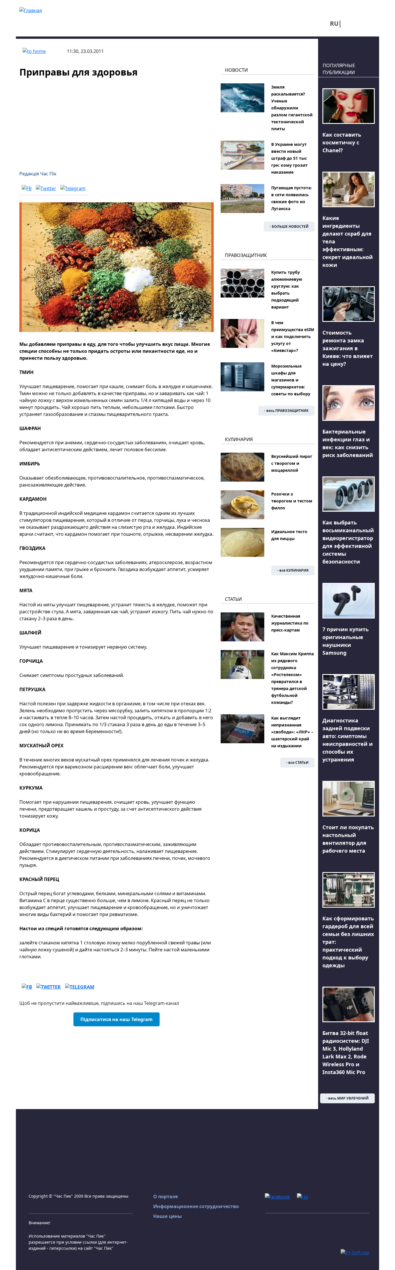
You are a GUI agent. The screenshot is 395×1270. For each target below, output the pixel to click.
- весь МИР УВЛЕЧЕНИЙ (347, 1098)
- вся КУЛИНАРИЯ (293, 570)
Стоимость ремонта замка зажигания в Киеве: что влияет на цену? (347, 348)
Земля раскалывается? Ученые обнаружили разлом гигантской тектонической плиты (292, 107)
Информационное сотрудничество (196, 1206)
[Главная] (30, 10)
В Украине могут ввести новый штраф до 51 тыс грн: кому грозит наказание (289, 158)
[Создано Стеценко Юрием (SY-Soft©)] (355, 1252)
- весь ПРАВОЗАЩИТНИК (286, 410)
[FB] (27, 188)
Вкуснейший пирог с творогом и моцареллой (291, 463)
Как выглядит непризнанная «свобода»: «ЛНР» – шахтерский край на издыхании (292, 731)
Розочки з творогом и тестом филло (291, 501)
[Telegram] (73, 188)
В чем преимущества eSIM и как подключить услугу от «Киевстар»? (292, 336)
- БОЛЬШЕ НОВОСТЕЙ (289, 226)
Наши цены (167, 1216)
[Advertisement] (116, 120)
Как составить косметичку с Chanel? (341, 142)
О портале (165, 1196)
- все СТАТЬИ (297, 762)
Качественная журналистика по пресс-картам (290, 623)
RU (334, 23)
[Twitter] (46, 188)
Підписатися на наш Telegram (116, 1019)
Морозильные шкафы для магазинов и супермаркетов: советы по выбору (290, 380)
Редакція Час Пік (37, 173)
